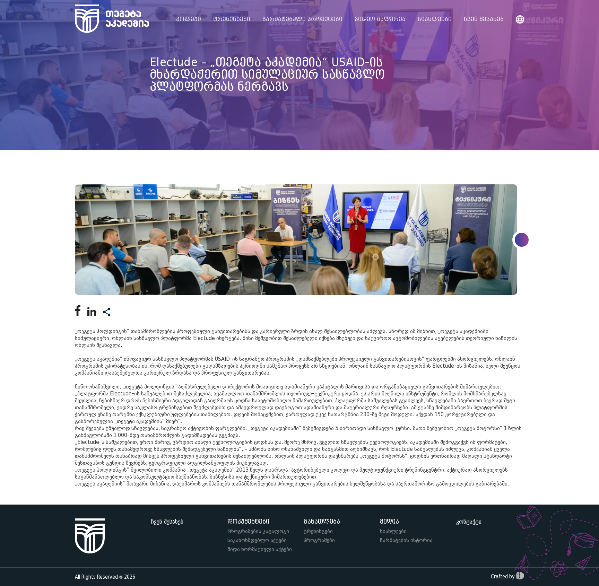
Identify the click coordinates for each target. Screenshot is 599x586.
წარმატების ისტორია (406, 540)
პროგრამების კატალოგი (258, 531)
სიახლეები (435, 19)
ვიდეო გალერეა (380, 19)
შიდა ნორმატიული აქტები (259, 549)
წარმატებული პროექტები (302, 19)
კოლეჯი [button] (188, 19)
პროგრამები (319, 540)
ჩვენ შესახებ (484, 19)
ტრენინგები (318, 531)
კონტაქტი (468, 521)
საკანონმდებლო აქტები (257, 540)
